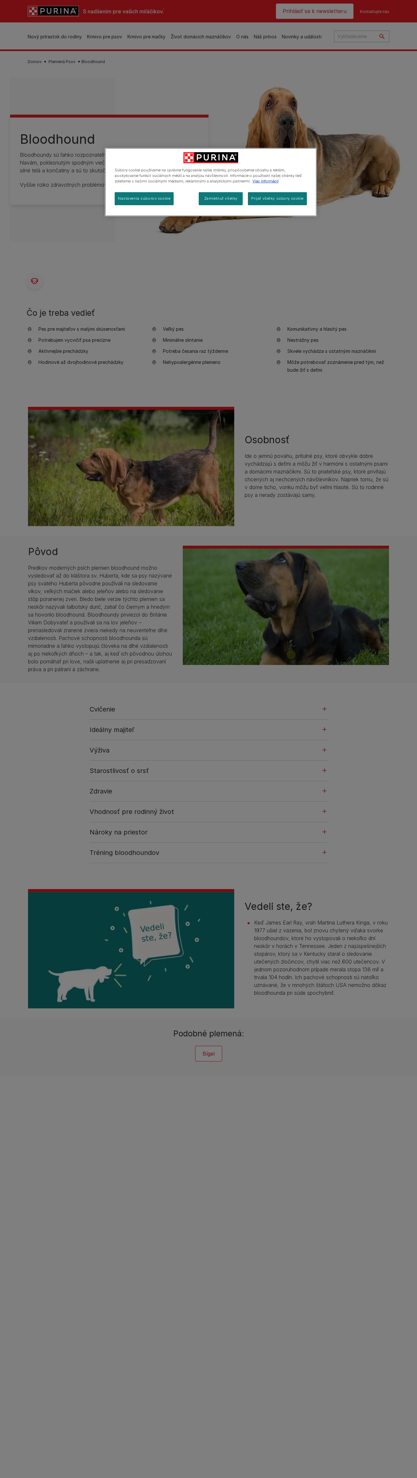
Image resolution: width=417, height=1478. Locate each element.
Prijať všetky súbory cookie (277, 198)
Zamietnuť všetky (220, 198)
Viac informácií (265, 181)
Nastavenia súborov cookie (144, 198)
